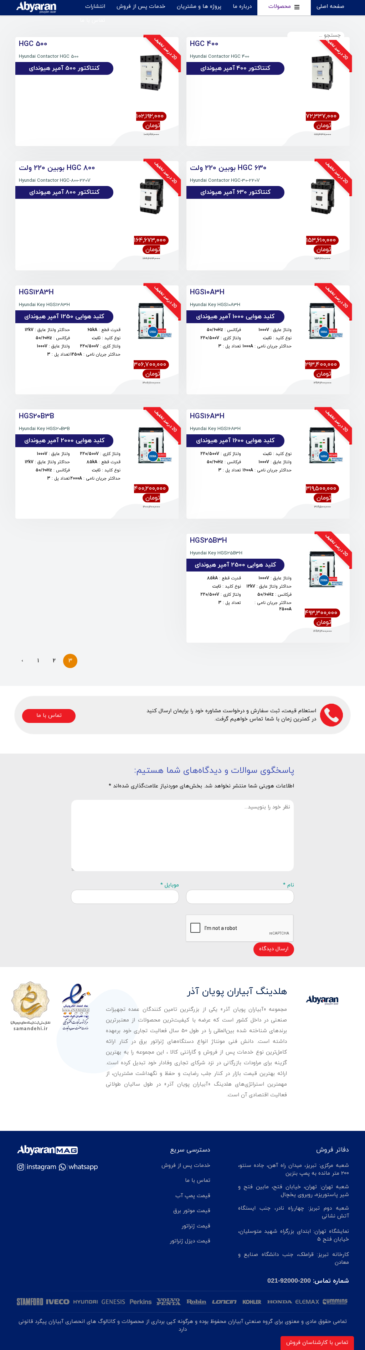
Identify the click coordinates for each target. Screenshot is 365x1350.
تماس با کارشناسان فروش (317, 1342)
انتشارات (95, 6)
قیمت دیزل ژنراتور (190, 1241)
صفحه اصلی (330, 6)
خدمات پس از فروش (141, 6)
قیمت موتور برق (191, 1211)
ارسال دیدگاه (273, 949)
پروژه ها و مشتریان (199, 6)
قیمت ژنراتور (195, 1226)
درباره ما (242, 6)
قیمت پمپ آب (192, 1196)
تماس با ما (92, 20)
